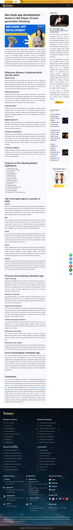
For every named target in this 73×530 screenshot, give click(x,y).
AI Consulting (42, 469)
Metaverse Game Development (13, 453)
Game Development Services (12, 434)
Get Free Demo (59, 185)
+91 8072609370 (11, 500)
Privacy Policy (63, 507)
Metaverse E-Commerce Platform (13, 458)
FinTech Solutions (9, 423)
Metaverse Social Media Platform (13, 455)
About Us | (51, 507)
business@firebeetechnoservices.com (14, 481)
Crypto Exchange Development (47, 428)
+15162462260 (33, 510)
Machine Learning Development (47, 458)
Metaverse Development (45, 434)
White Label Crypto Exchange (47, 431)
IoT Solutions (8, 425)
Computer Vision (43, 467)
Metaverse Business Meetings (12, 464)
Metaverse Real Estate (11, 467)
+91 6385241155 (10, 492)
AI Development (43, 450)
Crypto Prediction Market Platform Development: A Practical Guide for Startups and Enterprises (55, 152)
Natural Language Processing (47, 464)
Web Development (10, 428)
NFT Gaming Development (46, 439)
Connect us (59, 102)
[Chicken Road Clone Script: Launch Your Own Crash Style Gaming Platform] (65, 135)
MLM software (8, 439)
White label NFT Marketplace (46, 436)
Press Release (8, 1)
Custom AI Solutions (44, 455)
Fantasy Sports (9, 442)
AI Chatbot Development (45, 453)
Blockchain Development (45, 425)
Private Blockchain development (47, 423)
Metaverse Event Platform (11, 469)
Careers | (57, 507)
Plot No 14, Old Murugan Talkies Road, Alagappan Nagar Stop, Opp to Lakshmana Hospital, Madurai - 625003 (38, 488)
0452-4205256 (33, 500)
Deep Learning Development (46, 461)
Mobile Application (10, 431)
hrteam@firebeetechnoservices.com (15, 489)
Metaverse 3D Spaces (10, 461)
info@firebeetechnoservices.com (15, 498)
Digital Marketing (9, 436)
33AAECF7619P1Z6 (12, 506)
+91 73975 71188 (9, 484)
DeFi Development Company (46, 442)
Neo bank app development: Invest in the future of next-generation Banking (22, 18)
